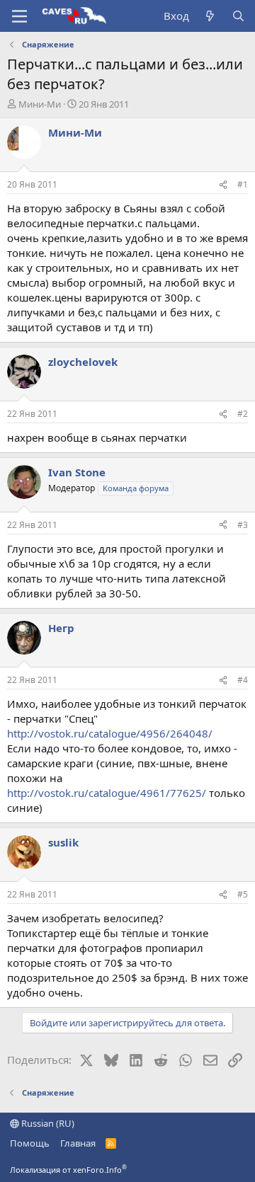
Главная (78, 1143)
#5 (242, 894)
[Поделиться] (223, 185)
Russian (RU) (46, 1123)
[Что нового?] (210, 16)
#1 (242, 184)
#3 (242, 525)
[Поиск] (238, 16)
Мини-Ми (39, 104)
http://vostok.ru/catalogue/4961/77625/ (106, 793)
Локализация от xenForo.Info (68, 1169)
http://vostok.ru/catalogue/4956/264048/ (109, 733)
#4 (242, 680)
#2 (242, 414)
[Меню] (19, 16)
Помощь (30, 1143)
